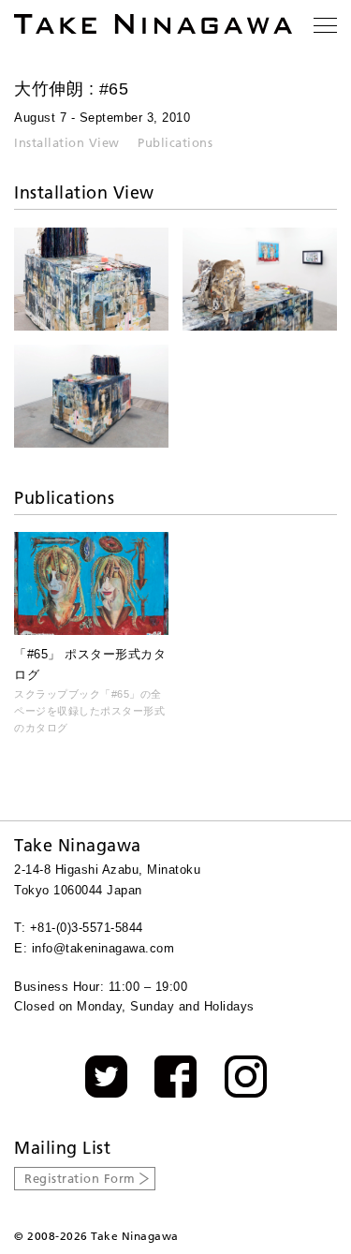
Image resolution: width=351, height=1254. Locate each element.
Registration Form (80, 1178)
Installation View (67, 142)
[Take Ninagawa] (153, 24)
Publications (175, 142)
